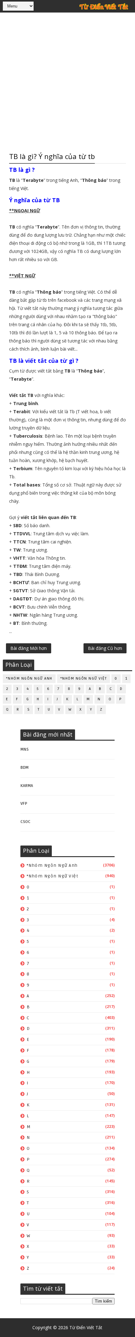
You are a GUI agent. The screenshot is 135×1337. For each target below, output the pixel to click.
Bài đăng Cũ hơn (105, 648)
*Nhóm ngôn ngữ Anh (29, 678)
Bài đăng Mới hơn (28, 648)
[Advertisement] (67, 81)
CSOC (25, 821)
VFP (23, 803)
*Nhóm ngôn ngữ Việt (83, 678)
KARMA (26, 785)
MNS (24, 749)
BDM (24, 767)
